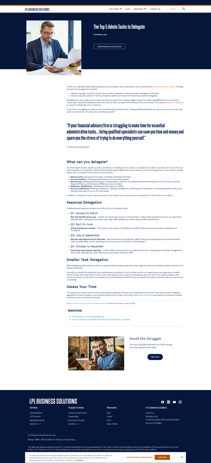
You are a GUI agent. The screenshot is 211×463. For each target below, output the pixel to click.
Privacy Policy (69, 440)
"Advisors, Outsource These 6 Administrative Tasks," (89, 303)
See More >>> (35, 424)
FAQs (109, 420)
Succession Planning (76, 420)
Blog (128, 9)
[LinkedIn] (170, 402)
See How (155, 357)
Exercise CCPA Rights (154, 423)
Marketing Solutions (37, 420)
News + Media (112, 424)
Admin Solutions (145, 295)
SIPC (43, 440)
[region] (105, 457)
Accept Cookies (162, 457)
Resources (138, 9)
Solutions (114, 9)
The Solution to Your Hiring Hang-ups (88, 316)
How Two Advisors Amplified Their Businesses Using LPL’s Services (101, 319)
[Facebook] (164, 402)
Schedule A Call (152, 417)
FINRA (37, 440)
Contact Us (155, 9)
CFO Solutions (35, 417)
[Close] (182, 457)
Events (109, 417)
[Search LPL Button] (183, 9)
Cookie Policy (79, 460)
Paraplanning (73, 417)
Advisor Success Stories (77, 413)
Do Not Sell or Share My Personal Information (163, 420)
